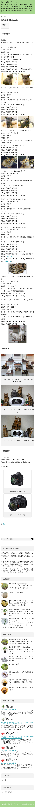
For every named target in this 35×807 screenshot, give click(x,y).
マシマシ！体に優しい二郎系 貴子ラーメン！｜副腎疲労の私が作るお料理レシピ (21, 682)
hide (6, 25)
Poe (4, 524)
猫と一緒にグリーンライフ (11, 2)
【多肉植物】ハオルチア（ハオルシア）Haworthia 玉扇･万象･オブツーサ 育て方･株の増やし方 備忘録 (21, 603)
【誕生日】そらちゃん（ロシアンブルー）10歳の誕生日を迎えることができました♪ (21, 658)
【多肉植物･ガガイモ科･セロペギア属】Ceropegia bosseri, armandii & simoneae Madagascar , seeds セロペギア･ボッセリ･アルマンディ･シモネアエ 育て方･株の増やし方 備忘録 (17, 623)
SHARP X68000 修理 (16, 592)
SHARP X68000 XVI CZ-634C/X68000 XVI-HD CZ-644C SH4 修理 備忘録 (17, 723)
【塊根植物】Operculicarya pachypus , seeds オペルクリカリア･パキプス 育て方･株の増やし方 (21, 586)
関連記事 (9, 256)
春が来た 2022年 (14, 664)
